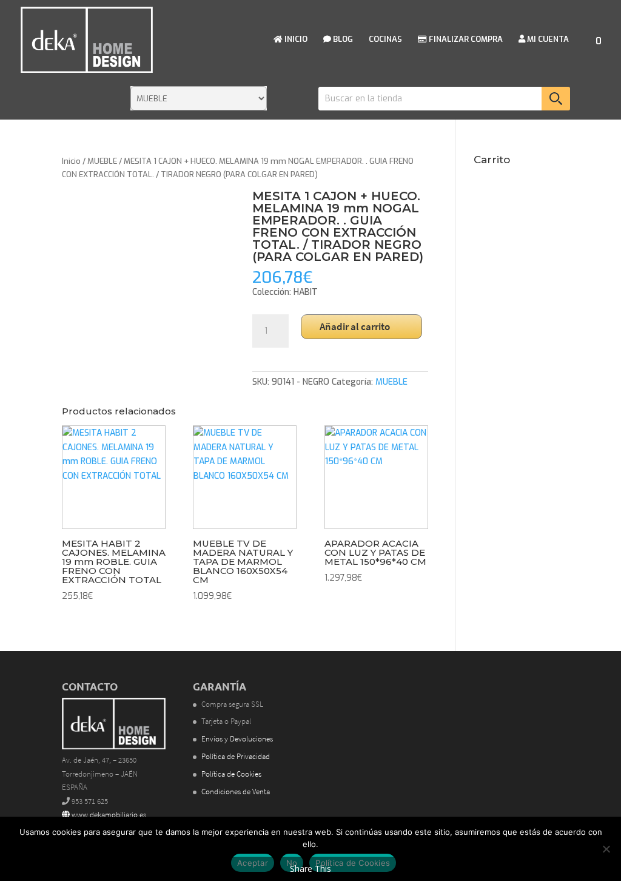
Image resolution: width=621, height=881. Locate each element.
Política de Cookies (231, 774)
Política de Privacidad (235, 756)
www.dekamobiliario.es (108, 814)
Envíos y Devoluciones (237, 739)
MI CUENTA (547, 39)
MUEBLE (102, 161)
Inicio (71, 161)
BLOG (342, 39)
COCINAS (385, 39)
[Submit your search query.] (556, 98)
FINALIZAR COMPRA (465, 39)
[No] (606, 849)
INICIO (295, 39)
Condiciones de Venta (235, 791)
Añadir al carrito (355, 326)
